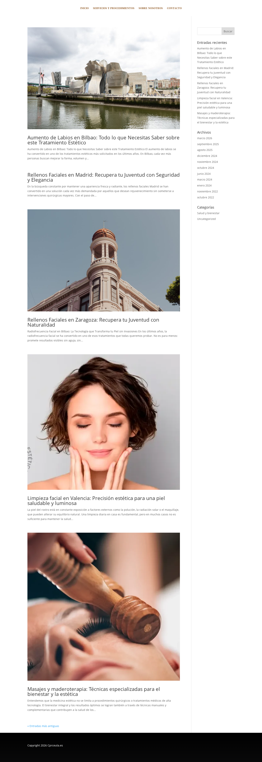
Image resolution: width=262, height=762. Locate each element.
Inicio (84, 8)
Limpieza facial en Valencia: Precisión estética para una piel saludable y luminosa (96, 501)
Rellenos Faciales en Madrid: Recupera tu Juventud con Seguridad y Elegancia (103, 177)
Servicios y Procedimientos (113, 8)
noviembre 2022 (207, 191)
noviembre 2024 (207, 162)
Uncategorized (206, 219)
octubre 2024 (205, 168)
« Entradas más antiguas (43, 726)
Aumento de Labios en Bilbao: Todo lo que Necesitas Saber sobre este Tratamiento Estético (103, 140)
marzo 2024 (204, 179)
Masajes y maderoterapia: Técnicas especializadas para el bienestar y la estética (93, 691)
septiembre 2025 (208, 144)
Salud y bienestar (208, 213)
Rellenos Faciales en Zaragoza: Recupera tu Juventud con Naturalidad (93, 322)
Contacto (174, 8)
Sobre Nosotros (151, 8)
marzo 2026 (204, 138)
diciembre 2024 (207, 156)
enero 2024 (204, 185)
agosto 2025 (205, 150)
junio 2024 (204, 174)
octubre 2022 (205, 197)
